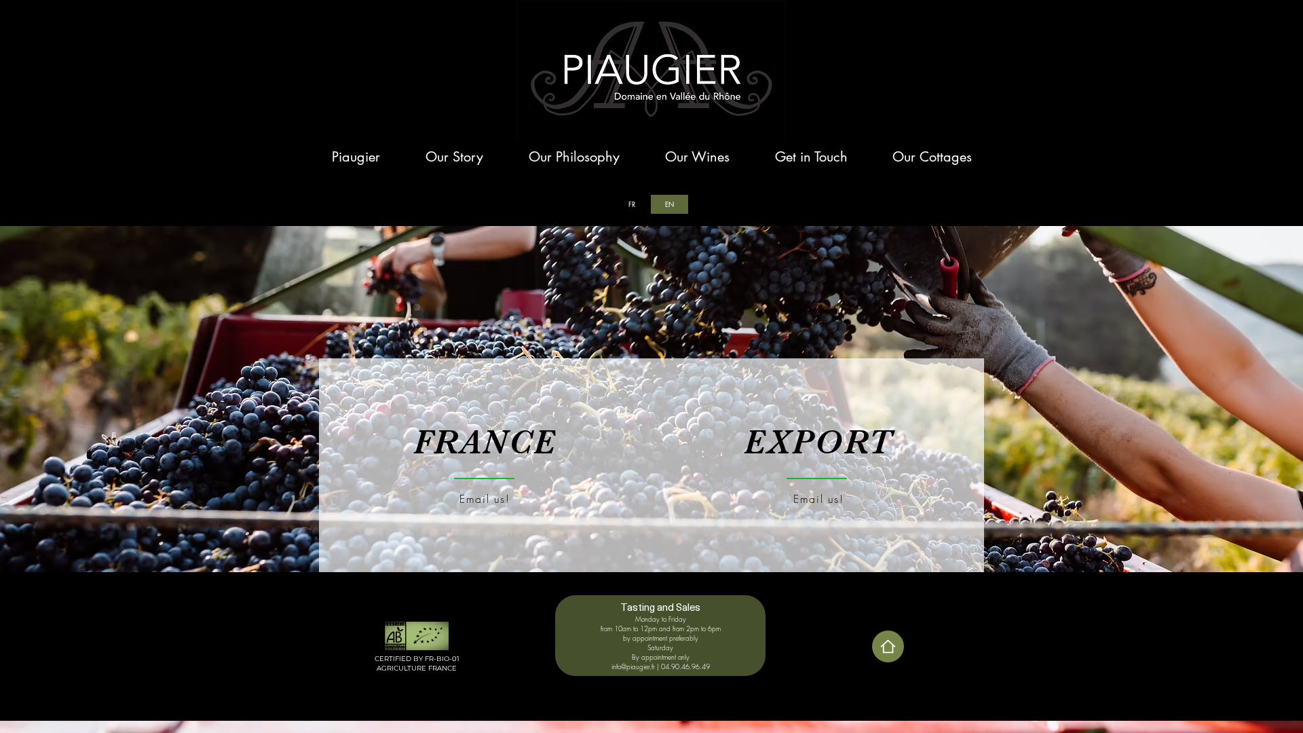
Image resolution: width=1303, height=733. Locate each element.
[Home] (888, 646)
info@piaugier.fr (633, 666)
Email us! (818, 498)
